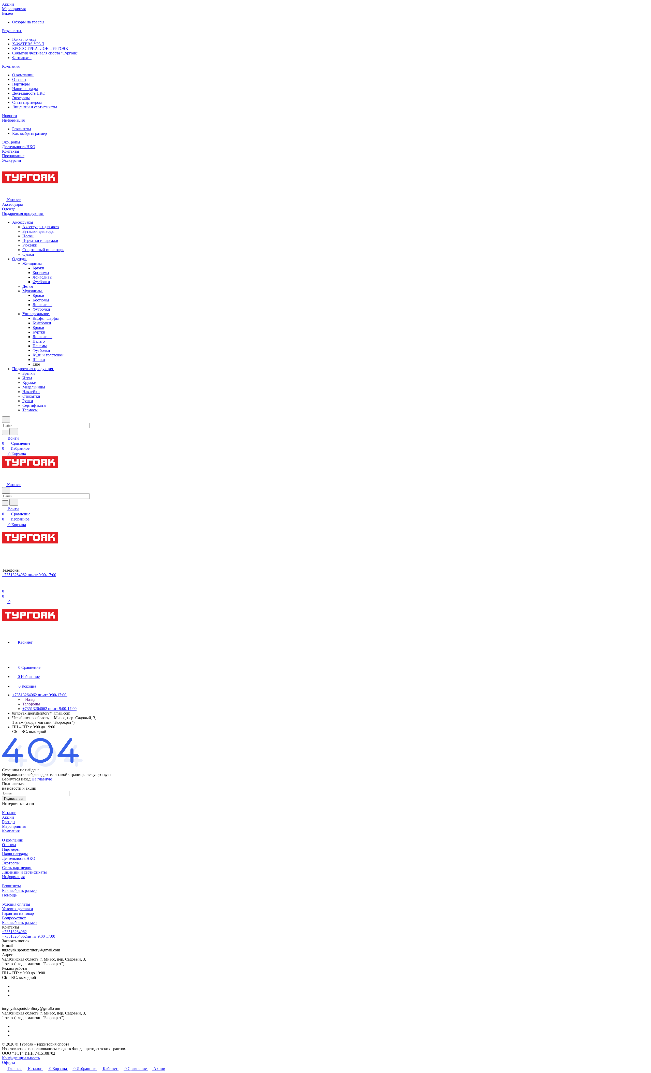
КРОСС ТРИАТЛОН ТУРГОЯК (40, 48)
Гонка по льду (24, 39)
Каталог (9, 812)
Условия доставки (17, 909)
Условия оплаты (16, 904)
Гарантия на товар (18, 913)
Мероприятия (14, 826)
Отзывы (19, 79)
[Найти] (13, 431)
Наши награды (25, 88)
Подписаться (14, 799)
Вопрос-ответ (14, 918)
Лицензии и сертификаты (34, 107)
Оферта (8, 1062)
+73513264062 (14, 932)
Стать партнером (27, 102)
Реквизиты (21, 129)
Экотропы (21, 98)
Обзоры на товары (28, 22)
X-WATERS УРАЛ (28, 44)
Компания (11, 831)
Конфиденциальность (21, 1058)
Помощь (9, 895)
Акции (8, 817)
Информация (13, 877)
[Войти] (4, 586)
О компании (23, 75)
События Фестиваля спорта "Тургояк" (45, 53)
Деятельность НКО (29, 93)
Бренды (8, 822)
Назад (29, 699)
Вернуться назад (16, 779)
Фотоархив (22, 57)
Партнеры (21, 84)
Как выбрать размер (29, 133)
